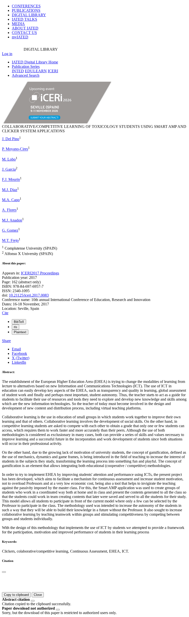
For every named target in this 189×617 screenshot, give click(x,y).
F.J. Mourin (11, 180)
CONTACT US (24, 32)
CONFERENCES (26, 6)
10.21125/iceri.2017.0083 (29, 295)
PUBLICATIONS (26, 10)
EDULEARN (36, 71)
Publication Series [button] (26, 66)
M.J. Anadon (12, 220)
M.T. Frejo (10, 241)
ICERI (53, 71)
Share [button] (6, 341)
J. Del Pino (10, 139)
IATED (24, 19)
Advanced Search (25, 75)
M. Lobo (9, 159)
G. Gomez (10, 230)
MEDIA (18, 24)
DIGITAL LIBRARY (29, 15)
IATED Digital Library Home (35, 62)
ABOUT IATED (25, 28)
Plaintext (20, 332)
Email (16, 349)
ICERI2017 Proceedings (40, 273)
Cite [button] (5, 313)
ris (15, 327)
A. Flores (9, 210)
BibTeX (19, 322)
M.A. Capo (11, 200)
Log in (7, 54)
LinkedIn (19, 362)
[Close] (4, 572)
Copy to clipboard (16, 595)
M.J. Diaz (9, 190)
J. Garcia (9, 169)
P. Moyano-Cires (15, 149)
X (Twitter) (20, 358)
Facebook (19, 353)
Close (38, 595)
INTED (18, 71)
